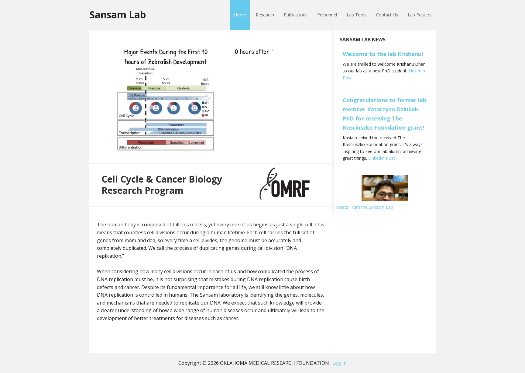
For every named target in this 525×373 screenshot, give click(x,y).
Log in (339, 363)
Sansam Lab (117, 14)
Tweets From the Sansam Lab (363, 207)
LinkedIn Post (381, 158)
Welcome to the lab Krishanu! (383, 54)
